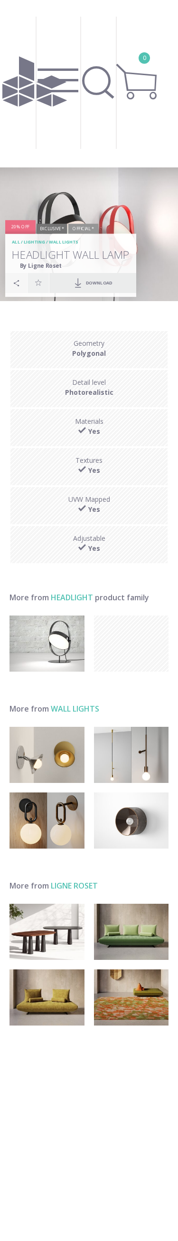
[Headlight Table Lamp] (46, 644)
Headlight (72, 597)
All (16, 242)
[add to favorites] (38, 282)
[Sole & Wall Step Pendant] (131, 755)
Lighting (34, 242)
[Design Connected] (35, 83)
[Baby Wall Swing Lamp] (46, 755)
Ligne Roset (74, 885)
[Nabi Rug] (131, 997)
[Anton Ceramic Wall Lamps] (131, 820)
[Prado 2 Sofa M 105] (46, 997)
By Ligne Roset (41, 266)
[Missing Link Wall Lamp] (46, 820)
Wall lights (63, 242)
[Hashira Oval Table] (46, 932)
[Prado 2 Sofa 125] (131, 932)
